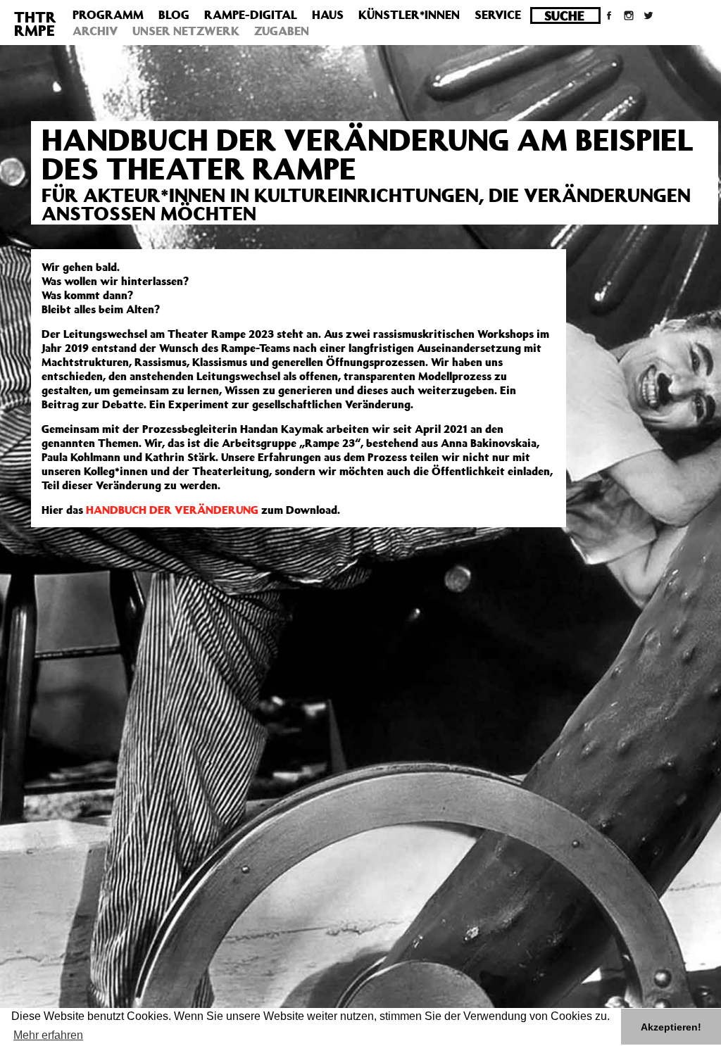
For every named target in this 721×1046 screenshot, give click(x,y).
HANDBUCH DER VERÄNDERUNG (172, 510)
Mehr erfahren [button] (48, 1035)
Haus (328, 15)
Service (498, 15)
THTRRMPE (35, 23)
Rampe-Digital (250, 15)
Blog (173, 15)
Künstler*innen (409, 15)
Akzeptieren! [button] (671, 1027)
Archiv (95, 31)
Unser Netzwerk (185, 31)
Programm (108, 15)
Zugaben (281, 31)
